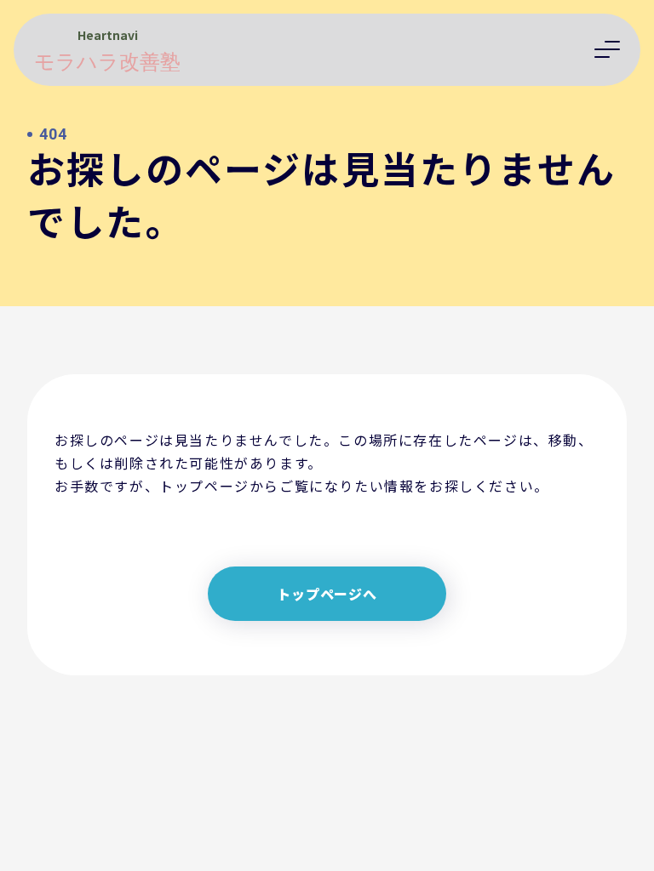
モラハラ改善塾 (107, 62)
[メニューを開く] (607, 49)
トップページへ (327, 594)
